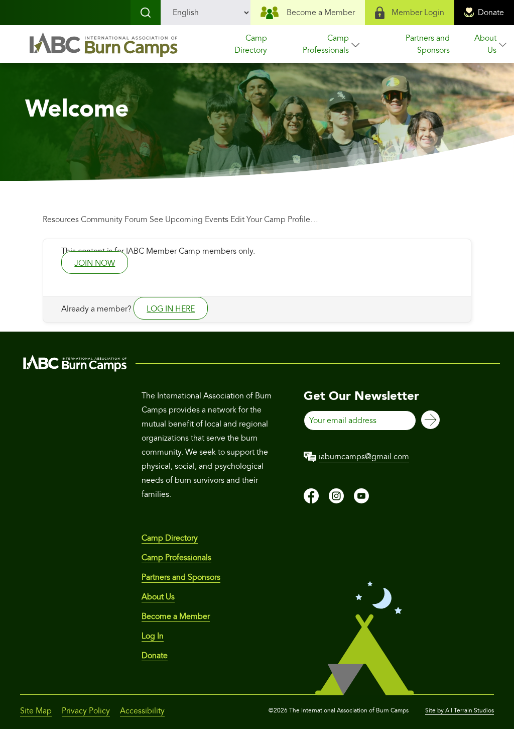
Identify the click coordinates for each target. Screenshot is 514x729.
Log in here (171, 309)
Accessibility (142, 711)
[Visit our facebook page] (311, 501)
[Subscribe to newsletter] (430, 420)
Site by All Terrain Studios (459, 710)
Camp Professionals (326, 44)
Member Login (418, 13)
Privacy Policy (86, 711)
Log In (153, 636)
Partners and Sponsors (428, 44)
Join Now (94, 263)
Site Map (36, 711)
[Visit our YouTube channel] (361, 501)
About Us (485, 44)
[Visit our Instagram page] (336, 501)
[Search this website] (146, 12)
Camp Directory (250, 44)
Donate (491, 13)
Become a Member (321, 13)
